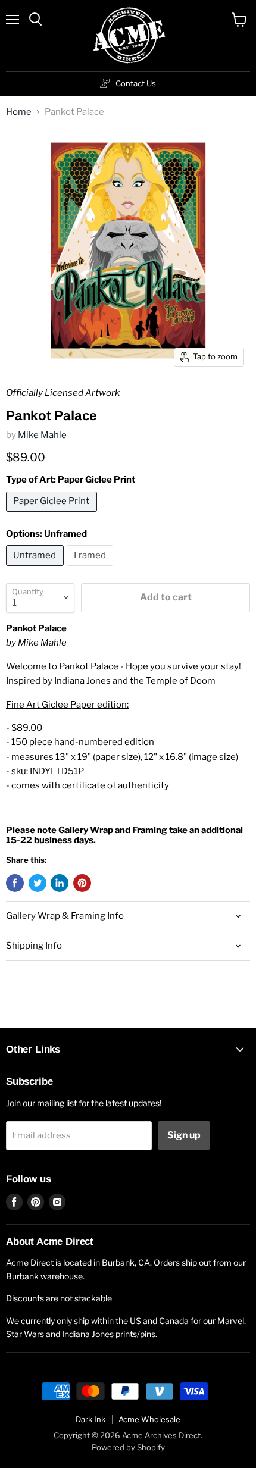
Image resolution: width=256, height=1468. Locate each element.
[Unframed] (36, 569)
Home (19, 112)
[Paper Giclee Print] (53, 514)
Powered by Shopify (128, 1447)
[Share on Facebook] (15, 883)
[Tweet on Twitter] (37, 883)
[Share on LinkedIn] (59, 883)
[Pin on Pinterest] (82, 883)
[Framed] (92, 569)
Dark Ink (90, 1419)
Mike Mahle (42, 435)
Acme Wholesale (149, 1419)
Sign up (184, 1135)
